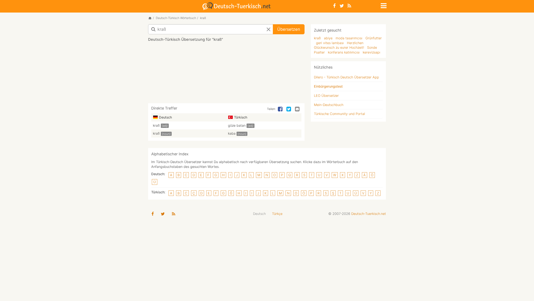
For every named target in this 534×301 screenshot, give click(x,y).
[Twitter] (342, 5)
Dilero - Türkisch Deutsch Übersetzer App (346, 77)
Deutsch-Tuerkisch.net (368, 214)
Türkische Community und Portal (339, 114)
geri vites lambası (330, 43)
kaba (232, 133)
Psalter (319, 52)
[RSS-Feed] (349, 5)
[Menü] (383, 5)
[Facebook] (334, 5)
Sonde (372, 47)
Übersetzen (288, 29)
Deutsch (259, 214)
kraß (156, 125)
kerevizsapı (371, 52)
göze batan (237, 125)
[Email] (297, 109)
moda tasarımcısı (349, 38)
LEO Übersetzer (326, 95)
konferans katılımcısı (344, 52)
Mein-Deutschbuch (328, 105)
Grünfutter (373, 38)
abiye (328, 38)
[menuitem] (259, 213)
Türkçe (277, 214)
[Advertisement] (226, 74)
